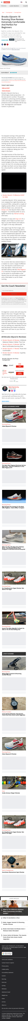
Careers (4, 975)
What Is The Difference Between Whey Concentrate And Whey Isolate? (13, 911)
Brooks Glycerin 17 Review (11, 348)
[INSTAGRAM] (12, 391)
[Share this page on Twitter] (5, 44)
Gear (3, 12)
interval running (19, 213)
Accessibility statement (7, 972)
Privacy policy (5, 966)
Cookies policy (5, 969)
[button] (2, 2)
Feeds (3, 998)
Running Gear (9, 12)
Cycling (3, 985)
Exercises (4, 982)
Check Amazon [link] (6, 91)
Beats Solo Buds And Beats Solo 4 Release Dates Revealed (14, 930)
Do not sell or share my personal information (13, 1008)
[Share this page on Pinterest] (7, 44)
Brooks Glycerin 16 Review (11, 353)
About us (4, 1005)
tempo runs (5, 210)
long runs (18, 219)
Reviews (12, 39)
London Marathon (14, 6)
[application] (14, 181)
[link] (5, 365)
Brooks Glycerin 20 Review (11, 340)
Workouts (4, 988)
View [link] (20, 366)
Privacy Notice (21, 299)
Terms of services (19, 298)
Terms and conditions (7, 959)
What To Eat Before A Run (11, 918)
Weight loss (5, 995)
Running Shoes (17, 12)
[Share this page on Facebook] (2, 44)
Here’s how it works (16, 49)
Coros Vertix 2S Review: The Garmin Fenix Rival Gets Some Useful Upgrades (14, 937)
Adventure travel (6, 992)
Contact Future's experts (8, 962)
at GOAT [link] (6, 88)
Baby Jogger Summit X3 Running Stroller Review (13, 923)
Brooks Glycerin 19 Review (11, 344)
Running (4, 979)
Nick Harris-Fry (20, 39)
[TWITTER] (10, 391)
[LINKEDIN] (15, 391)
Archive (4, 1002)
